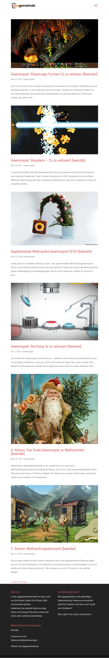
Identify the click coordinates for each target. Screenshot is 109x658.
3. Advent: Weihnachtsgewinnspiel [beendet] (43, 549)
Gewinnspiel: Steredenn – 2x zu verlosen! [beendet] (48, 160)
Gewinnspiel (29, 79)
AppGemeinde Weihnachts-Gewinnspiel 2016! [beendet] (51, 251)
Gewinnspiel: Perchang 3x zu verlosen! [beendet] (46, 346)
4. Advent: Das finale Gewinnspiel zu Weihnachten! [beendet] (47, 452)
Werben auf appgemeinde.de (25, 646)
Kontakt (14, 630)
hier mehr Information (79, 614)
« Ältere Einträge (19, 581)
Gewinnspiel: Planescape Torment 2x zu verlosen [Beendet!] (54, 74)
